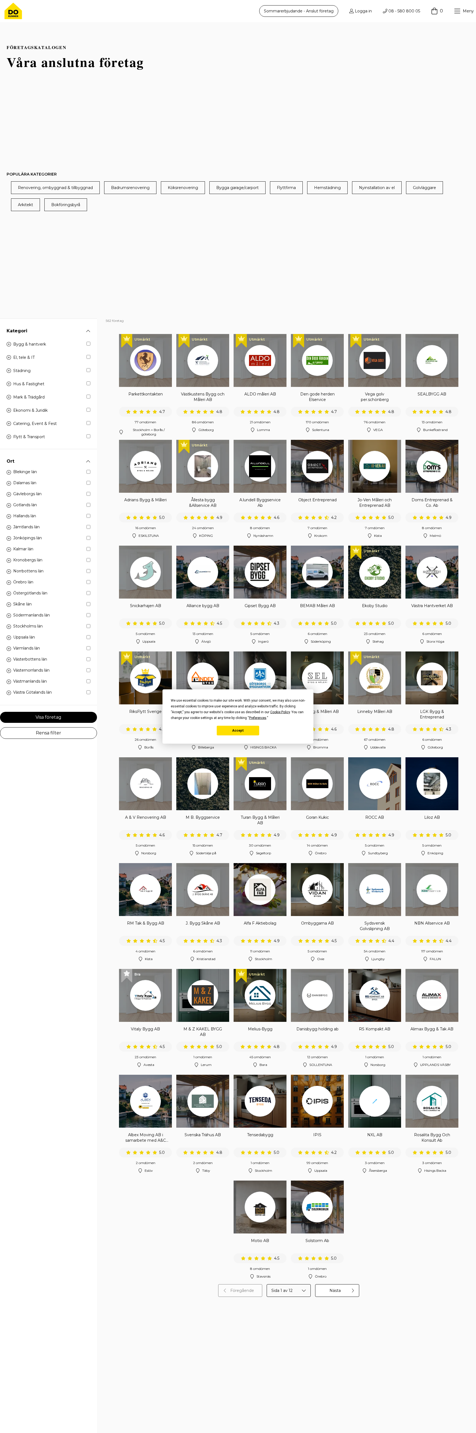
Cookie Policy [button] (280, 712)
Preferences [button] (257, 718)
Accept (238, 730)
